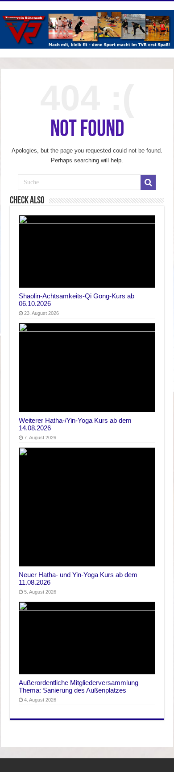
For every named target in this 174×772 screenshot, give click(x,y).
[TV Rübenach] (87, 27)
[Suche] (148, 182)
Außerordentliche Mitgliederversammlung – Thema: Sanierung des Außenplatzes (81, 686)
